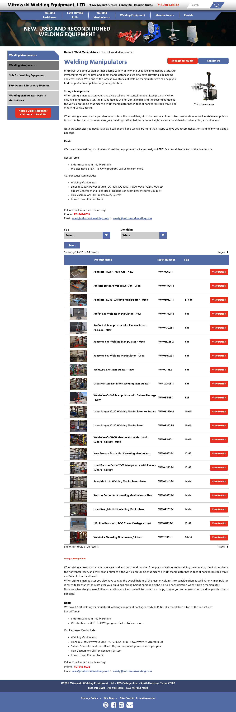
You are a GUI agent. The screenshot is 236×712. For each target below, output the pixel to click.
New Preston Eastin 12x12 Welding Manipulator (121, 453)
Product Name (103, 259)
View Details (219, 272)
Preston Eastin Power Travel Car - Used (117, 285)
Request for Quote (182, 61)
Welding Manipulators (101, 15)
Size (186, 259)
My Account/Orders (104, 5)
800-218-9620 (96, 688)
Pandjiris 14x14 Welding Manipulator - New (119, 481)
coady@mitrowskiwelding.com (132, 218)
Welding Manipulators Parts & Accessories (27, 97)
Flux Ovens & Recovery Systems (29, 85)
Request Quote (143, 5)
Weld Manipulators (86, 52)
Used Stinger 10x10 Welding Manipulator (118, 425)
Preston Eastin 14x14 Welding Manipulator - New (123, 495)
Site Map (109, 698)
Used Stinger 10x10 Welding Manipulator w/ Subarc (124, 411)
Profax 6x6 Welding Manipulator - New (117, 313)
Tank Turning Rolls (75, 15)
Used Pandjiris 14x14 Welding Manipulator (119, 509)
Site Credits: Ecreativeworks (137, 698)
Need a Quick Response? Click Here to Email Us (33, 113)
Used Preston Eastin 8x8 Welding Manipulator (121, 383)
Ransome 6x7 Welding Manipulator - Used (119, 355)
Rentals (188, 15)
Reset (71, 245)
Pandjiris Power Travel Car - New (113, 271)
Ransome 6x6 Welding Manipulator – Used (119, 341)
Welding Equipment (132, 15)
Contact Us (125, 5)
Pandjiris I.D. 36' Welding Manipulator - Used (120, 299)
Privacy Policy (89, 698)
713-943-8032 (168, 5)
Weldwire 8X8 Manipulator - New (113, 369)
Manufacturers (164, 15)
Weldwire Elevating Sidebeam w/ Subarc (118, 537)
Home (68, 52)
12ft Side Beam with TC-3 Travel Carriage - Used (122, 523)
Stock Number (166, 259)
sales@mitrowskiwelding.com (90, 218)
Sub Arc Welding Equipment (27, 75)
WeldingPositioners (49, 15)
